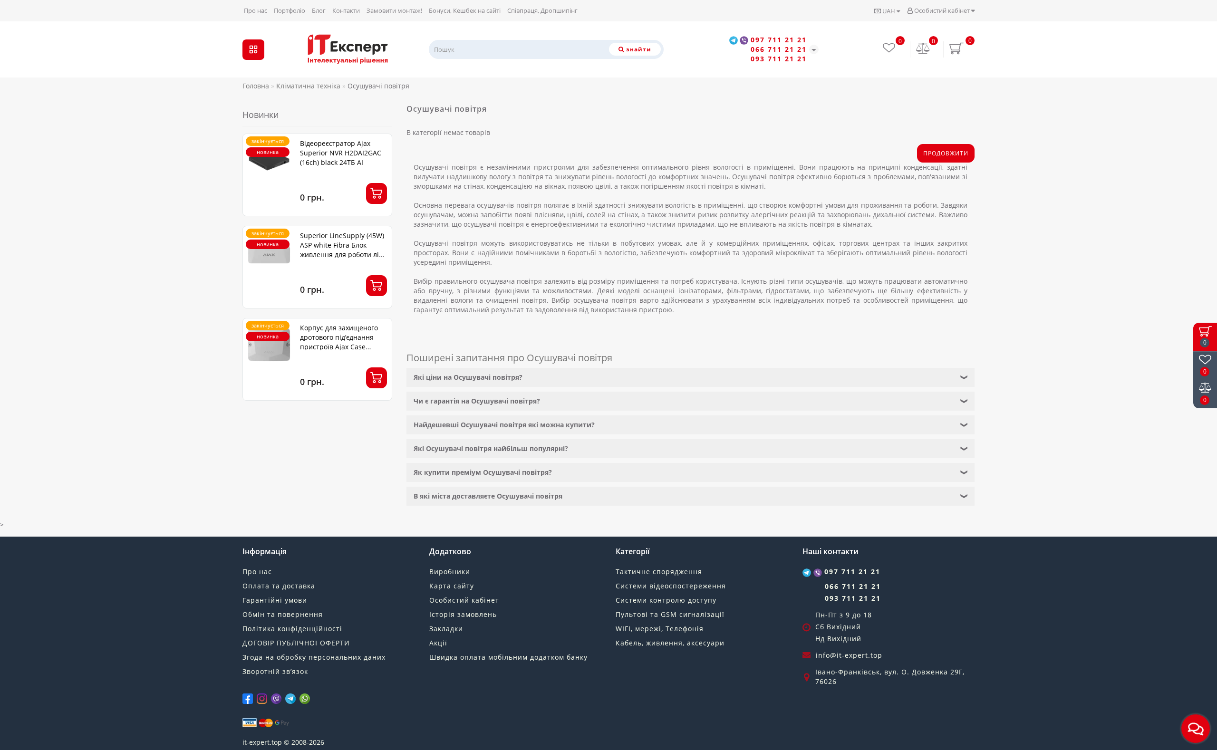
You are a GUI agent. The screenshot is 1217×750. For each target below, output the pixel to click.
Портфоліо (289, 10)
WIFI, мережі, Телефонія (660, 628)
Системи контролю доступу (666, 600)
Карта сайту (451, 585)
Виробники (449, 571)
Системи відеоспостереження (671, 585)
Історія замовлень (463, 614)
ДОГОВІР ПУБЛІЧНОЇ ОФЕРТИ (296, 642)
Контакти (346, 10)
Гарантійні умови (274, 600)
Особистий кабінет (942, 10)
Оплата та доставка (278, 585)
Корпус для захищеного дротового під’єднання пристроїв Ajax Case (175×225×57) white (339, 342)
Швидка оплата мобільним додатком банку (508, 657)
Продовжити (945, 153)
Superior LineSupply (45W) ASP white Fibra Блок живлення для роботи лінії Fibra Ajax (343, 250)
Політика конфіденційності (292, 628)
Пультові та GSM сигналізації (670, 614)
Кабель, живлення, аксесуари (670, 642)
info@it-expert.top (849, 655)
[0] (923, 49)
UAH (889, 11)
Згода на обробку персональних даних (314, 657)
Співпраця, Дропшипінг (542, 10)
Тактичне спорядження (659, 571)
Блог (319, 10)
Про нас (255, 10)
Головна (255, 85)
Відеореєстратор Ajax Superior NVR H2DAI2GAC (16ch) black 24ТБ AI (340, 153)
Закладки (446, 628)
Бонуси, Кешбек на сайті (465, 10)
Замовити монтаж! (394, 10)
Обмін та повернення (282, 614)
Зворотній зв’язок (275, 671)
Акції (438, 642)
